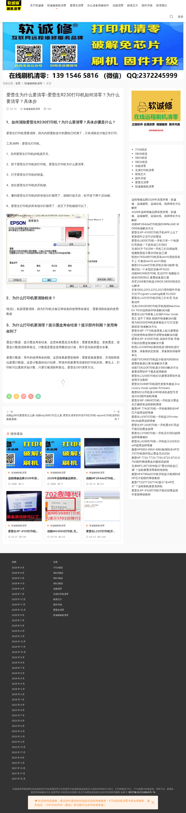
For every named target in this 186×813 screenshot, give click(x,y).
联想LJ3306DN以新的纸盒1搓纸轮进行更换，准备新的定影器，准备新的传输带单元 (156, 351)
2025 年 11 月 (18, 604)
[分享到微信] (9, 396)
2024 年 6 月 (18, 673)
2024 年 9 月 (18, 657)
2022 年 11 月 (18, 752)
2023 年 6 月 (18, 720)
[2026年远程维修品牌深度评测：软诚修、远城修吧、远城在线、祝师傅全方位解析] (63, 453)
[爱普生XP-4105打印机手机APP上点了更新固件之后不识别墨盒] (24, 506)
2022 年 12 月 (18, 747)
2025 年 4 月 (18, 631)
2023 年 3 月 (18, 736)
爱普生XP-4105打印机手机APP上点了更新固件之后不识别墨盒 (23, 531)
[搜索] (171, 16)
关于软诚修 (37, 5)
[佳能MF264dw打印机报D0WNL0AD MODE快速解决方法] (102, 453)
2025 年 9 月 (18, 615)
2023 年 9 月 (18, 704)
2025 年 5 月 (18, 625)
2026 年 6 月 (18, 572)
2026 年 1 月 (18, 594)
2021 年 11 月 (18, 773)
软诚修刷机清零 (56, 5)
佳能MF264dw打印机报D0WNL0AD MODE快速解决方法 (101, 478)
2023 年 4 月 (18, 731)
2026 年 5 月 (18, 578)
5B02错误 (141, 162)
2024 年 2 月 (18, 694)
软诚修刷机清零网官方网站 (14, 5)
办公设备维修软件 (98, 5)
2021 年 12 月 (18, 768)
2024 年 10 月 (19, 652)
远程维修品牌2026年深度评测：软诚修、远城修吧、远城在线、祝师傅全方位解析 (24, 478)
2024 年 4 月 (18, 683)
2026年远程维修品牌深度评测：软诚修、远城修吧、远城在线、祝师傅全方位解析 (63, 478)
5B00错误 (141, 153)
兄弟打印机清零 (144, 170)
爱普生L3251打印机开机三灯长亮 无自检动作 (101, 531)
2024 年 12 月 (19, 641)
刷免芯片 (132, 5)
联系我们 (161, 5)
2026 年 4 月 (18, 583)
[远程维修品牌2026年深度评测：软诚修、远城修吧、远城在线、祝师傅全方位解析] (24, 453)
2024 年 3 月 (18, 689)
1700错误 (141, 149)
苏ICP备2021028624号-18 (141, 792)
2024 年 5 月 (18, 678)
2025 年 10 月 (19, 609)
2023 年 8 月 (18, 710)
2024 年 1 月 (18, 699)
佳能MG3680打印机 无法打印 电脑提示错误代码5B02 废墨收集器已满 (63, 531)
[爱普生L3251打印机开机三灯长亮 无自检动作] (102, 506)
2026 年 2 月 (18, 588)
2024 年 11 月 (18, 646)
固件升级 (147, 5)
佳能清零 (118, 5)
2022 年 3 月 (18, 762)
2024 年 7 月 (18, 667)
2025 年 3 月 (18, 636)
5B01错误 (141, 157)
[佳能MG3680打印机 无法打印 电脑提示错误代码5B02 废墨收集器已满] (63, 506)
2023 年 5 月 (18, 726)
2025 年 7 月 (18, 620)
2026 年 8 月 (18, 567)
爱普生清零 (77, 5)
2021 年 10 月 (18, 778)
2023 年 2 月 (18, 741)
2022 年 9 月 (18, 757)
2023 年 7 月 (18, 715)
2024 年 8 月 (18, 662)
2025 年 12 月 (18, 599)
